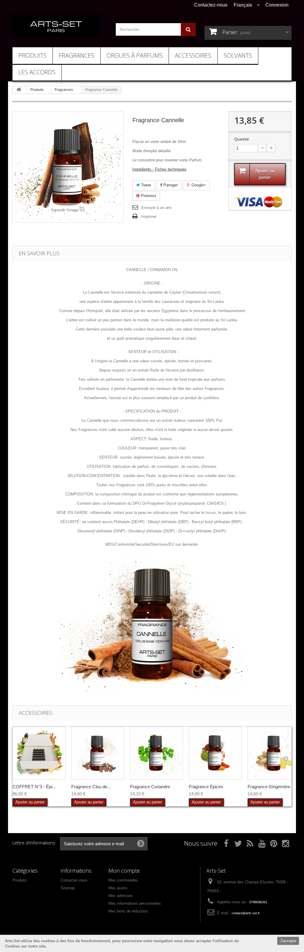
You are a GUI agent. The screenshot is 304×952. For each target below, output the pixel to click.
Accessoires (193, 55)
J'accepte (288, 941)
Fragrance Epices (206, 786)
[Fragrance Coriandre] (156, 753)
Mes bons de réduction (128, 911)
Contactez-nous (210, 4)
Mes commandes (123, 880)
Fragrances (76, 55)
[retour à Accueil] (18, 90)
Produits (32, 55)
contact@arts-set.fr (246, 913)
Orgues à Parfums (135, 55)
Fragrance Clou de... (91, 786)
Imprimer (148, 216)
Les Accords (37, 72)
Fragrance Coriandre (150, 786)
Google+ (198, 185)
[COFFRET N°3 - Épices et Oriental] (38, 753)
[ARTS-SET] (55, 26)
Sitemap (68, 888)
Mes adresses (120, 895)
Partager (170, 185)
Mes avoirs (117, 888)
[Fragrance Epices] (215, 753)
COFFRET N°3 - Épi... (34, 786)
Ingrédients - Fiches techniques (159, 169)
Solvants (238, 55)
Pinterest (148, 195)
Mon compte (124, 870)
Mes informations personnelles (134, 903)
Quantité (241, 139)
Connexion (277, 4)
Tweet (145, 185)
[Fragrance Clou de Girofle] (97, 753)
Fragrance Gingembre (269, 786)
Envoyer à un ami (156, 207)
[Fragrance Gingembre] (274, 753)
